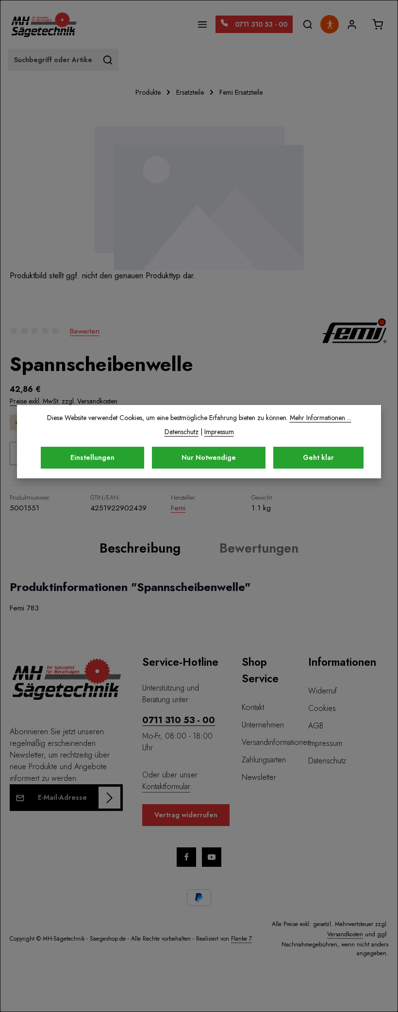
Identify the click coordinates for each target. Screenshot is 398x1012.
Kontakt (253, 707)
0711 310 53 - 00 (178, 719)
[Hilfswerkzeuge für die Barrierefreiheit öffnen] (329, 24)
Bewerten (85, 331)
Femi (178, 507)
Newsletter (259, 777)
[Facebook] (186, 857)
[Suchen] (307, 24)
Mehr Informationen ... (320, 417)
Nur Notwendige (209, 457)
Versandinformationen (276, 742)
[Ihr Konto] (352, 24)
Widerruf (322, 690)
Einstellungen (92, 457)
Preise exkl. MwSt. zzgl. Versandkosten (63, 401)
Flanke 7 (241, 938)
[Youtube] (211, 857)
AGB (315, 725)
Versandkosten (345, 934)
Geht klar (318, 457)
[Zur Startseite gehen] (44, 24)
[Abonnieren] (109, 798)
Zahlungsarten (264, 759)
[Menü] (203, 24)
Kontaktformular (166, 786)
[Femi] (354, 331)
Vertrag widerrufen (185, 815)
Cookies (322, 708)
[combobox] (53, 60)
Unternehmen (263, 724)
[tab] (140, 548)
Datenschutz (327, 760)
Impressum (325, 743)
